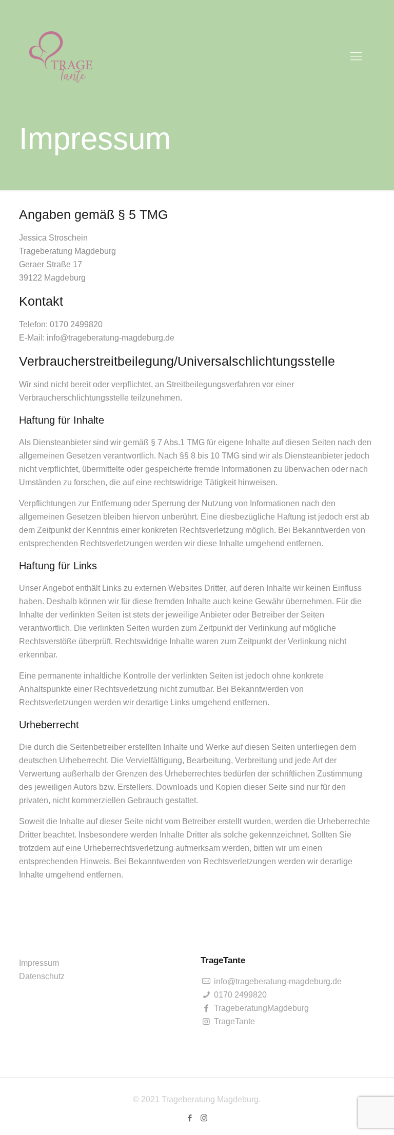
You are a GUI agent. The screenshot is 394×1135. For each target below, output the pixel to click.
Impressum (39, 963)
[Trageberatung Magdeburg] (60, 56)
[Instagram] (204, 1117)
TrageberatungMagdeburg (260, 1008)
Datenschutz (42, 976)
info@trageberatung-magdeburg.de (277, 981)
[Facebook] (190, 1117)
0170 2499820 (239, 994)
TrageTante (233, 1021)
